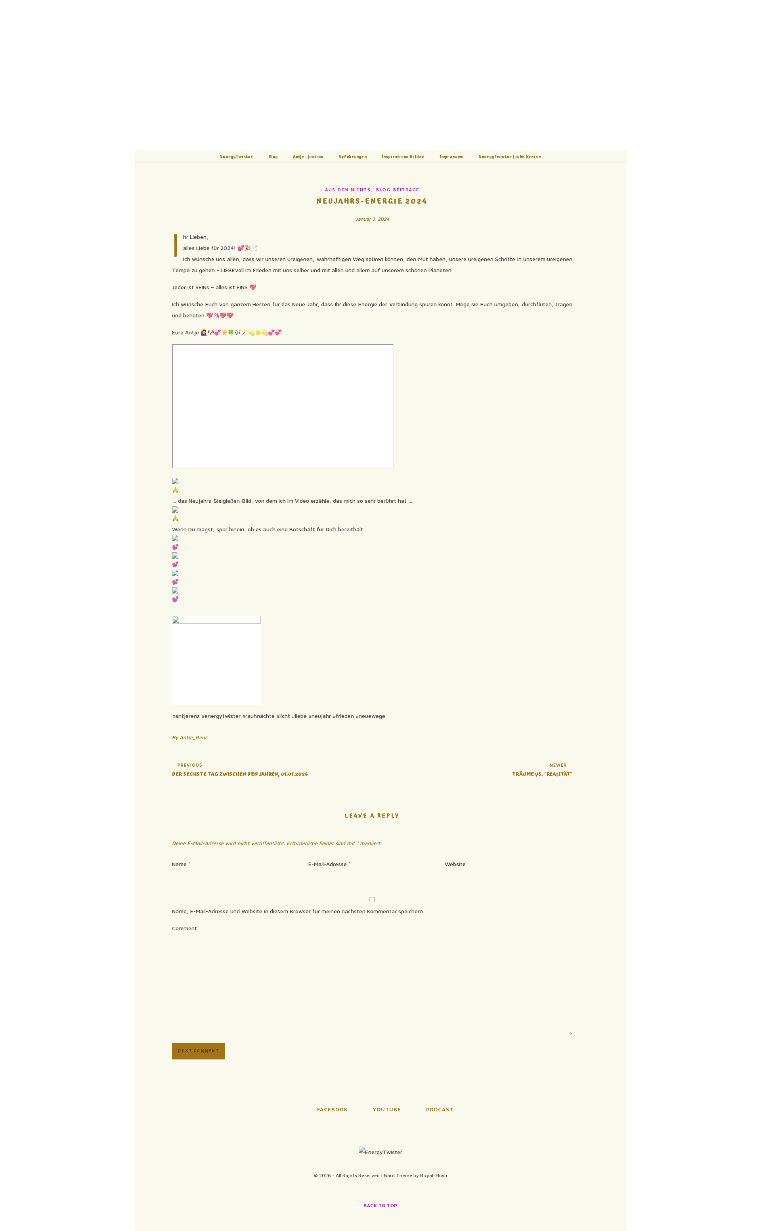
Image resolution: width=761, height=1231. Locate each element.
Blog (273, 157)
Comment (184, 928)
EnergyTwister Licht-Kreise (510, 157)
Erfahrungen (353, 157)
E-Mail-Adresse (329, 864)
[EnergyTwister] (380, 75)
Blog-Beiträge (397, 189)
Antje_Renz (193, 737)
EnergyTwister (236, 157)
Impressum (452, 157)
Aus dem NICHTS (348, 189)
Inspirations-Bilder (403, 157)
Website (455, 864)
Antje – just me (308, 157)
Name (181, 864)
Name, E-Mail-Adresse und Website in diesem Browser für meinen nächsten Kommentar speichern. (298, 911)
